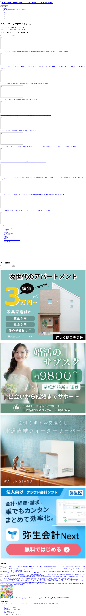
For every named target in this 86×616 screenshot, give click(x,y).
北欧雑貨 (6, 237)
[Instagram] (6, 16)
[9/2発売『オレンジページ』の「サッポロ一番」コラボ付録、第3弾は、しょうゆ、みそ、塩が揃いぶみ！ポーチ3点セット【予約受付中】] (32, 571)
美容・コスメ (7, 234)
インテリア (6, 229)
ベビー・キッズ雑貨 (8, 233)
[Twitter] (6, 14)
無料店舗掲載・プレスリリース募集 (12, 240)
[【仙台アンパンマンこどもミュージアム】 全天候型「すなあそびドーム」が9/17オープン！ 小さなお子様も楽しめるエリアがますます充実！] (33, 580)
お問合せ (5, 12)
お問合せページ (12, 29)
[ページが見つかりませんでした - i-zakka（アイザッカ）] (27, 3)
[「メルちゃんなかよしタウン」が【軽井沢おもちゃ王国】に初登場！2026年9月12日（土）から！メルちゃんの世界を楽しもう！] (7, 597)
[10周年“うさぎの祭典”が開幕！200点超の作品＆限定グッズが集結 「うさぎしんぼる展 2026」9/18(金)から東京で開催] (27, 583)
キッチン (6, 230)
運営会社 (6, 608)
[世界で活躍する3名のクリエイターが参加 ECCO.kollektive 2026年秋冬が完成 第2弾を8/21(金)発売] (23, 566)
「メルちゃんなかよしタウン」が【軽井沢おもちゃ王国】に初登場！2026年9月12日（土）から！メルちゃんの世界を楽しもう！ (42, 597)
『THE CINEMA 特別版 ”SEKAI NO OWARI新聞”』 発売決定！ (44, 598)
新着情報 (5, 8)
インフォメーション (8, 228)
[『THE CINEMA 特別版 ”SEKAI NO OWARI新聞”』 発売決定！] (15, 598)
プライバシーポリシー (9, 612)
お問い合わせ (7, 241)
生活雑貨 (6, 232)
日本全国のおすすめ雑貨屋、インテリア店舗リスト (14, 9)
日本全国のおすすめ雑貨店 (10, 607)
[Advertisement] (38, 252)
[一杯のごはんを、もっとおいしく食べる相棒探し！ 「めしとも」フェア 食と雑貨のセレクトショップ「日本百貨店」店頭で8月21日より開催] (33, 574)
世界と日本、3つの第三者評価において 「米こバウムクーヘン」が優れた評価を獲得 (59, 579)
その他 (5, 236)
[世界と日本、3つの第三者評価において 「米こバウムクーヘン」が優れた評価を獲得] (20, 579)
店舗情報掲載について (8, 11)
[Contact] (6, 18)
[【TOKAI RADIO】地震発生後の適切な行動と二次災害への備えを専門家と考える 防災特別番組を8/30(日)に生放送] (27, 568)
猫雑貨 (5, 238)
